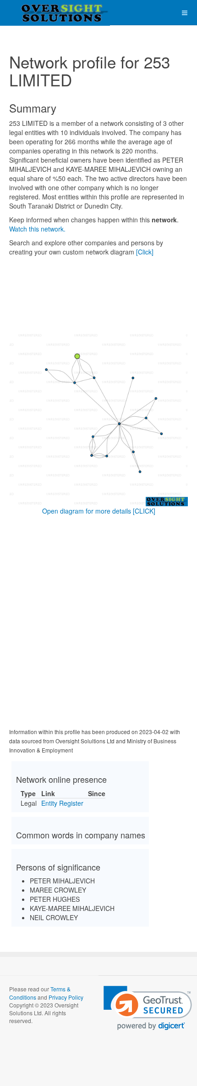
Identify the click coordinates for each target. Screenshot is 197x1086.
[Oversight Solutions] (36, 12)
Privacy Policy (66, 997)
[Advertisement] (98, 623)
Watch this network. (37, 228)
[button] (148, 1008)
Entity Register (62, 803)
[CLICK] (144, 510)
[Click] (144, 251)
